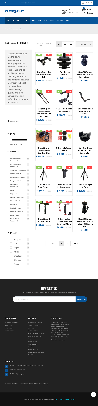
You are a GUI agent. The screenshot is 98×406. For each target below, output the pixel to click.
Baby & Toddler (15, 174)
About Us (52, 20)
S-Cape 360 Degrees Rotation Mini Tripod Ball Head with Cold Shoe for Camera (84, 223)
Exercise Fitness (33, 330)
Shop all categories (17, 212)
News (67, 20)
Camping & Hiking (16, 181)
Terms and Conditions (11, 322)
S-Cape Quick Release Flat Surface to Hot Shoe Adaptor (84, 150)
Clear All (14, 121)
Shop (39, 20)
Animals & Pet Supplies (18, 170)
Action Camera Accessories (15, 160)
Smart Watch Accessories (14, 220)
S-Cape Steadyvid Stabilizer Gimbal (44, 220)
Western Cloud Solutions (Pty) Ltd (64, 399)
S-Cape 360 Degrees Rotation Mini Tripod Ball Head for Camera (84, 74)
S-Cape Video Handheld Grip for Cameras (64, 110)
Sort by (82, 44)
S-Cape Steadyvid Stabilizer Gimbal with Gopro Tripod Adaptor (64, 221)
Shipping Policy (9, 330)
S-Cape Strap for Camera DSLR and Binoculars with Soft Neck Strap (44, 112)
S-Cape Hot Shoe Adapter (64, 73)
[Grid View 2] (65, 44)
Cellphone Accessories (14, 185)
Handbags (13, 204)
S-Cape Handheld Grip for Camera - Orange (64, 186)
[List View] (71, 44)
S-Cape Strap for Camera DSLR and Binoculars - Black (44, 150)
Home (33, 20)
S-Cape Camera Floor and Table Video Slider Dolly (43, 74)
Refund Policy (9, 328)
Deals (45, 20)
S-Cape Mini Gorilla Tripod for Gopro (44, 186)
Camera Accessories (17, 177)
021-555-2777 (73, 12)
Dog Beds (13, 194)
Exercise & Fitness (17, 197)
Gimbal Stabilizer (16, 201)
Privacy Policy (9, 325)
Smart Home (14, 215)
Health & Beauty (15, 208)
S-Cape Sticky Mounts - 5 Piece (64, 149)
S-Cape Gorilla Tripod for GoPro (85, 186)
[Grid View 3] (59, 44)
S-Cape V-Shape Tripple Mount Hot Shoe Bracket (85, 111)
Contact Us (60, 20)
